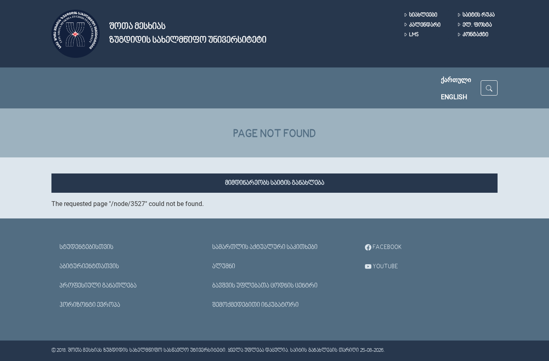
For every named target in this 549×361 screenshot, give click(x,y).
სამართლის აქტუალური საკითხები (265, 247)
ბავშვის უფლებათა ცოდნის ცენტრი (265, 286)
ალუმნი (223, 266)
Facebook (386, 247)
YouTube (384, 266)
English (454, 97)
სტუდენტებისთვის (86, 247)
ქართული (456, 80)
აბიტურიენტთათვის (89, 266)
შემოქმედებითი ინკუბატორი (255, 305)
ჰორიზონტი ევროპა (89, 305)
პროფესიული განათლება (98, 286)
